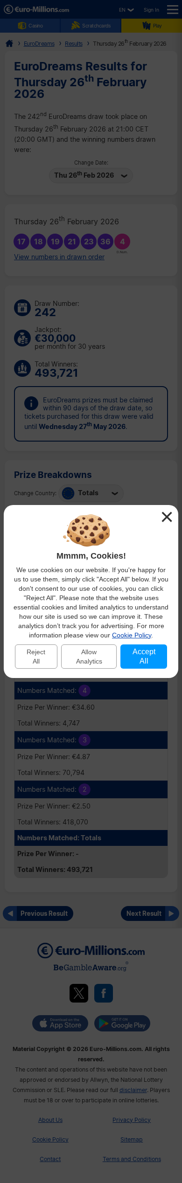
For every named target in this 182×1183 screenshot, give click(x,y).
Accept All (144, 656)
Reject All (36, 656)
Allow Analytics (89, 656)
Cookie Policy (131, 635)
